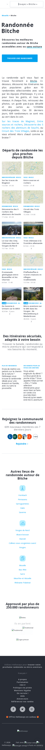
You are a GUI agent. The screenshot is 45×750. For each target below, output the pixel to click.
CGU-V (23, 685)
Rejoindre (21, 443)
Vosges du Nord (23, 530)
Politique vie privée (22, 687)
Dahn (22, 508)
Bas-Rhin (22, 569)
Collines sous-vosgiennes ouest (22, 543)
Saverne (22, 512)
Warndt (22, 539)
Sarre (22, 574)
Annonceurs (22, 699)
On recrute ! (22, 693)
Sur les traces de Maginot (18, 121)
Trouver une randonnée (19, 58)
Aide (22, 696)
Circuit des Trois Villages (15, 130)
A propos (22, 679)
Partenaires (22, 682)
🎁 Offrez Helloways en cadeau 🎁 (22, 717)
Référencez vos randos (22, 701)
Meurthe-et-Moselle (22, 578)
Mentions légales (22, 690)
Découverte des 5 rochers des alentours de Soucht (22, 126)
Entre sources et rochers (22, 123)
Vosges (22, 547)
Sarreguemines (22, 503)
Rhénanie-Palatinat (22, 582)
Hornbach (22, 495)
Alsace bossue (22, 534)
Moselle (22, 565)
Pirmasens (22, 499)
